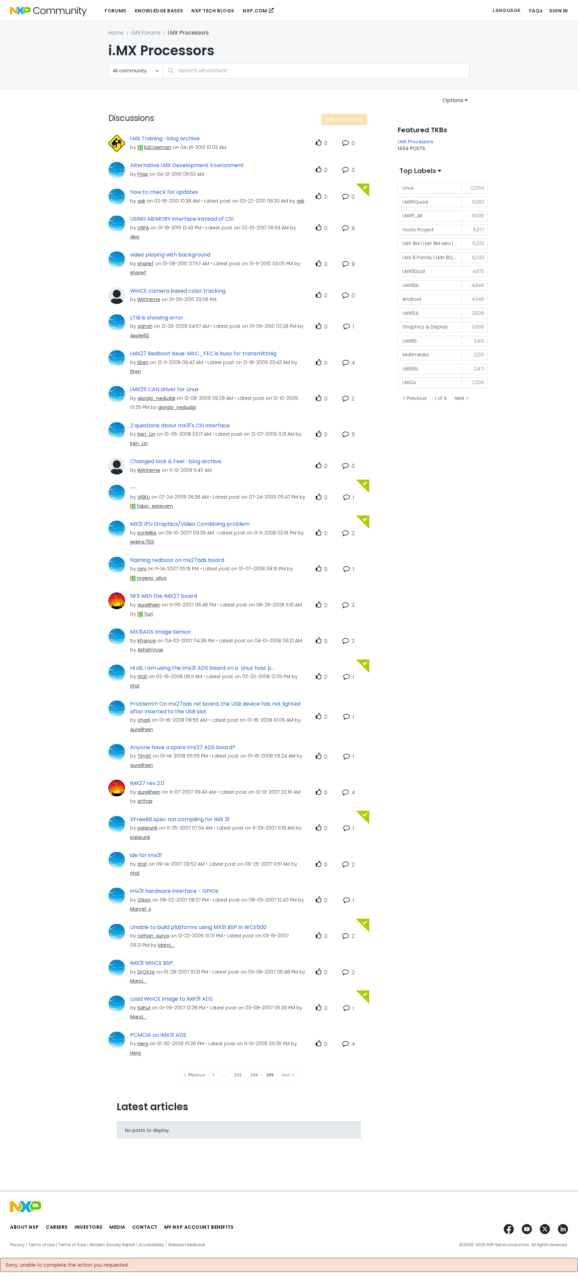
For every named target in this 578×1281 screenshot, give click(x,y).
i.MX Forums (146, 33)
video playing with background (170, 255)
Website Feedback (186, 1245)
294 (254, 1075)
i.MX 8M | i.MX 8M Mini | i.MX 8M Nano (432, 243)
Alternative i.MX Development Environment (187, 165)
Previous (417, 398)
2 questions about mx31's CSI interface (180, 425)
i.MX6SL (410, 368)
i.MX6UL (410, 313)
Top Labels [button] (417, 170)
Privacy (17, 1245)
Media (117, 1227)
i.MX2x (409, 382)
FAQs (536, 10)
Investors (89, 1227)
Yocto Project (418, 229)
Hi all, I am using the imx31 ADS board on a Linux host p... (202, 668)
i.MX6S (409, 341)
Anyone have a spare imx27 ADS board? (182, 747)
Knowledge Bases (159, 10)
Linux (407, 188)
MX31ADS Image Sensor (160, 632)
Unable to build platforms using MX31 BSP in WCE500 (198, 927)
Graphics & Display (425, 327)
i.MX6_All (412, 215)
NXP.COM (255, 10)
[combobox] (316, 70)
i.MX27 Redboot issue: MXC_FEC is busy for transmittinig (203, 353)
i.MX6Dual (413, 271)
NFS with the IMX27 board (163, 596)
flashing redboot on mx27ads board (177, 560)
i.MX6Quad (415, 202)
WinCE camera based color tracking (177, 291)
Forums (115, 10)
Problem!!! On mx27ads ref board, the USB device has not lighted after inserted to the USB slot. (215, 707)
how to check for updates (164, 192)
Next (459, 398)
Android (411, 299)
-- (133, 488)
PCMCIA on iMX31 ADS (158, 1035)
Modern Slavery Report (112, 1245)
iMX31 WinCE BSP (151, 963)
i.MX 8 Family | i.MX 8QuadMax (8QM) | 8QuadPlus (432, 257)
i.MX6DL (410, 285)
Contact (145, 1227)
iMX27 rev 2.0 (147, 783)
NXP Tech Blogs (212, 10)
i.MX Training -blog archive (165, 138)
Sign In (558, 10)
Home (116, 33)
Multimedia (415, 354)
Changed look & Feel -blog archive (175, 461)
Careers (57, 1227)
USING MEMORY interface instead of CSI (181, 219)
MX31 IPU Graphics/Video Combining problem (190, 524)
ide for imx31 (146, 855)
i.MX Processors (415, 141)
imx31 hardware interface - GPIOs (174, 891)
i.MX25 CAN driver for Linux (164, 389)
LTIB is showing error (156, 318)
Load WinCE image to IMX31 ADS (171, 999)
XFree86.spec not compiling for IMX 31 (179, 819)
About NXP (24, 1227)
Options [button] (453, 100)
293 (238, 1075)
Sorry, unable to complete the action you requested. (67, 1265)
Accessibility (151, 1245)
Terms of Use (41, 1245)
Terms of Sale (72, 1245)
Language (506, 10)
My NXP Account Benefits (199, 1227)
